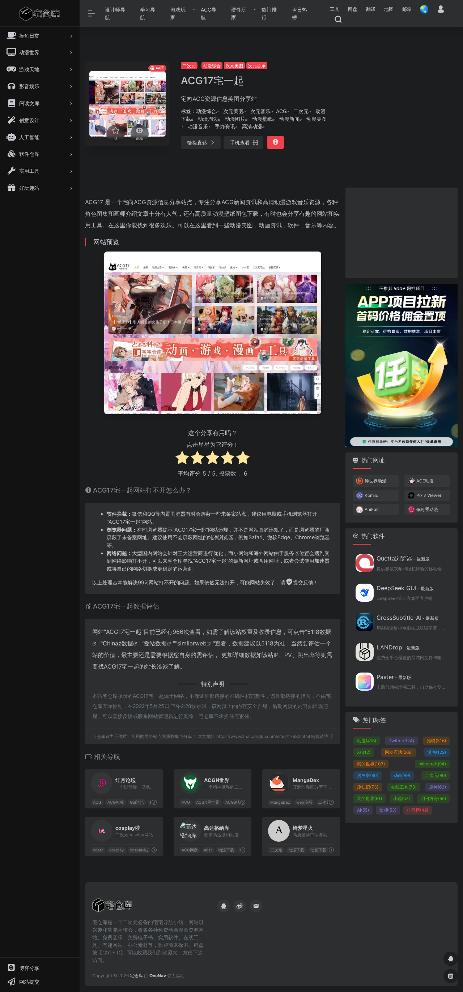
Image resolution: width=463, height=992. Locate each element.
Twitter (401, 740)
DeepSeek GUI (405, 588)
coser (98, 850)
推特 (436, 740)
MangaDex (280, 802)
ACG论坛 (233, 802)
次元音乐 (257, 65)
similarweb (192, 643)
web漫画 (304, 802)
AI (363, 810)
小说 (401, 798)
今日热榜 (299, 13)
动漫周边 (208, 119)
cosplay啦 (139, 850)
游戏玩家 (178, 13)
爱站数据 (155, 643)
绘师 (387, 810)
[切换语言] (422, 9)
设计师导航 (115, 13)
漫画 (436, 752)
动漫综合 (212, 65)
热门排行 (269, 13)
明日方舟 (433, 798)
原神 (437, 787)
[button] (334, 9)
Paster (394, 676)
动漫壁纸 (262, 119)
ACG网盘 (190, 850)
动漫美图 (316, 119)
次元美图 (234, 65)
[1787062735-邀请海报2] (401, 364)
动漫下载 (226, 850)
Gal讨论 (137, 802)
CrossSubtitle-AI (408, 617)
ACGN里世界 (207, 802)
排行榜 (417, 810)
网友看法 (399, 752)
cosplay (116, 850)
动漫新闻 (289, 119)
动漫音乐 (198, 126)
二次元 (189, 65)
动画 (402, 775)
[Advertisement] (399, 106)
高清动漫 (252, 126)
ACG (281, 111)
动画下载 (318, 850)
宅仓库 (136, 975)
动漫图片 (235, 119)
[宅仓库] (112, 907)
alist (208, 850)
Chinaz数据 (118, 643)
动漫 (366, 740)
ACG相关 (115, 802)
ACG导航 (208, 13)
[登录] (441, 10)
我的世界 (371, 763)
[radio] (182, 459)
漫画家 (367, 775)
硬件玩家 (238, 13)
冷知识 (367, 787)
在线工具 (404, 787)
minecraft (432, 763)
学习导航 (147, 13)
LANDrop (398, 647)
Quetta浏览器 (403, 558)
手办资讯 (225, 126)
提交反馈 (303, 582)
